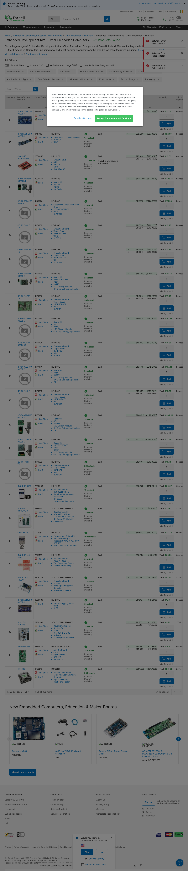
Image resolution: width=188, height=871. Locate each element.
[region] (95, 106)
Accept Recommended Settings (114, 118)
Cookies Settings (83, 118)
